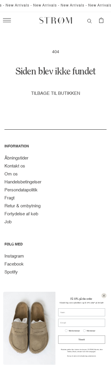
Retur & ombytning (22, 206)
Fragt (9, 198)
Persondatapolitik (21, 190)
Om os (11, 174)
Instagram (14, 256)
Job (8, 222)
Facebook (14, 264)
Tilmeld (81, 339)
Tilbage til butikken (55, 93)
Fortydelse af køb (21, 214)
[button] (89, 20)
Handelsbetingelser (22, 182)
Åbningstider (16, 158)
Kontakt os (14, 166)
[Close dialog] (104, 295)
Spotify (11, 272)
